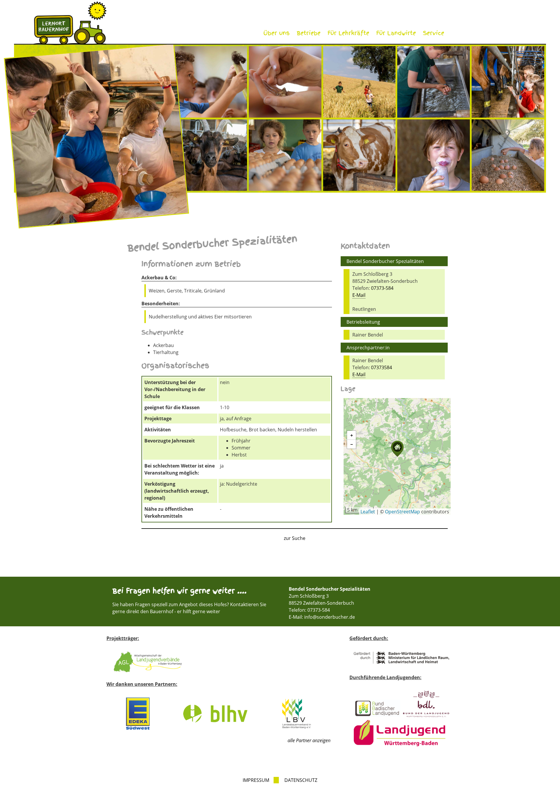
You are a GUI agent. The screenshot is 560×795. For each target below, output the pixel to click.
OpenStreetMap (402, 511)
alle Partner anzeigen (309, 740)
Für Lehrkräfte (348, 33)
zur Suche (294, 538)
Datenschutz (300, 780)
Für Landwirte (396, 33)
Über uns (276, 33)
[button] (397, 449)
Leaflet (367, 511)
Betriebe (309, 33)
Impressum (256, 780)
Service (433, 33)
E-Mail (358, 295)
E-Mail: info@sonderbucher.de (322, 617)
